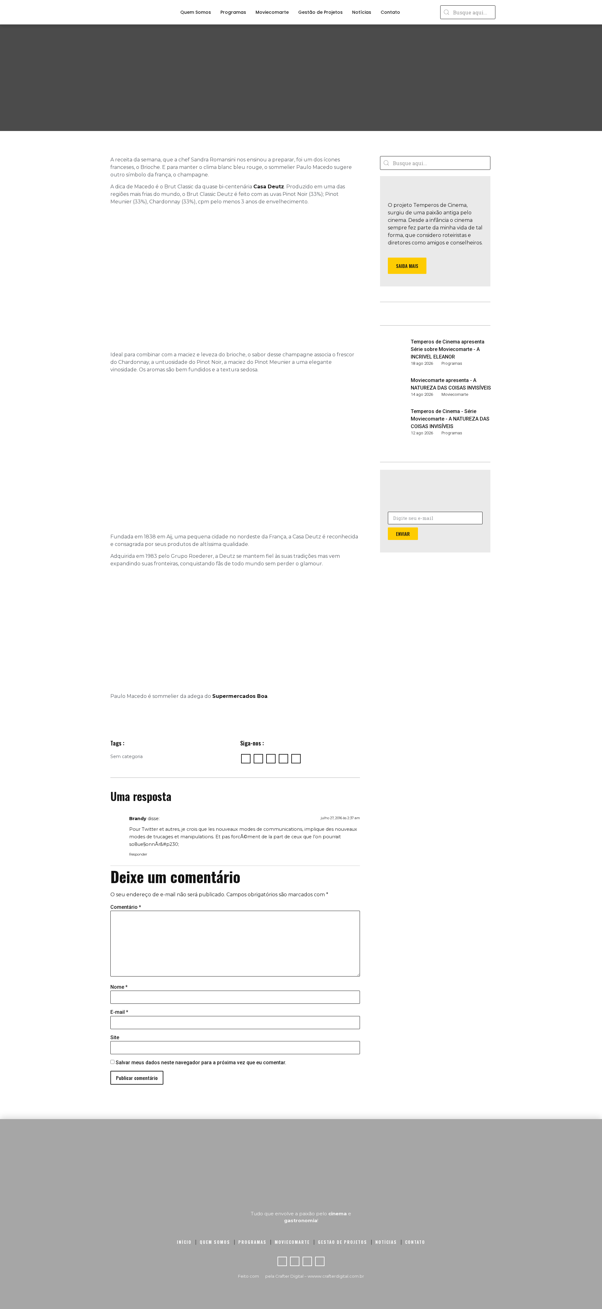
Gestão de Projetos (320, 12)
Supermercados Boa (239, 696)
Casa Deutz (268, 187)
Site (114, 1037)
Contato (390, 12)
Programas (233, 12)
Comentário (125, 907)
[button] (407, 266)
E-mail (119, 1012)
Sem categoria (126, 756)
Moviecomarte (272, 12)
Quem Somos (195, 12)
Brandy (137, 818)
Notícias (361, 12)
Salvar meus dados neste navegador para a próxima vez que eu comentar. (201, 1062)
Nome (119, 987)
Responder (138, 854)
